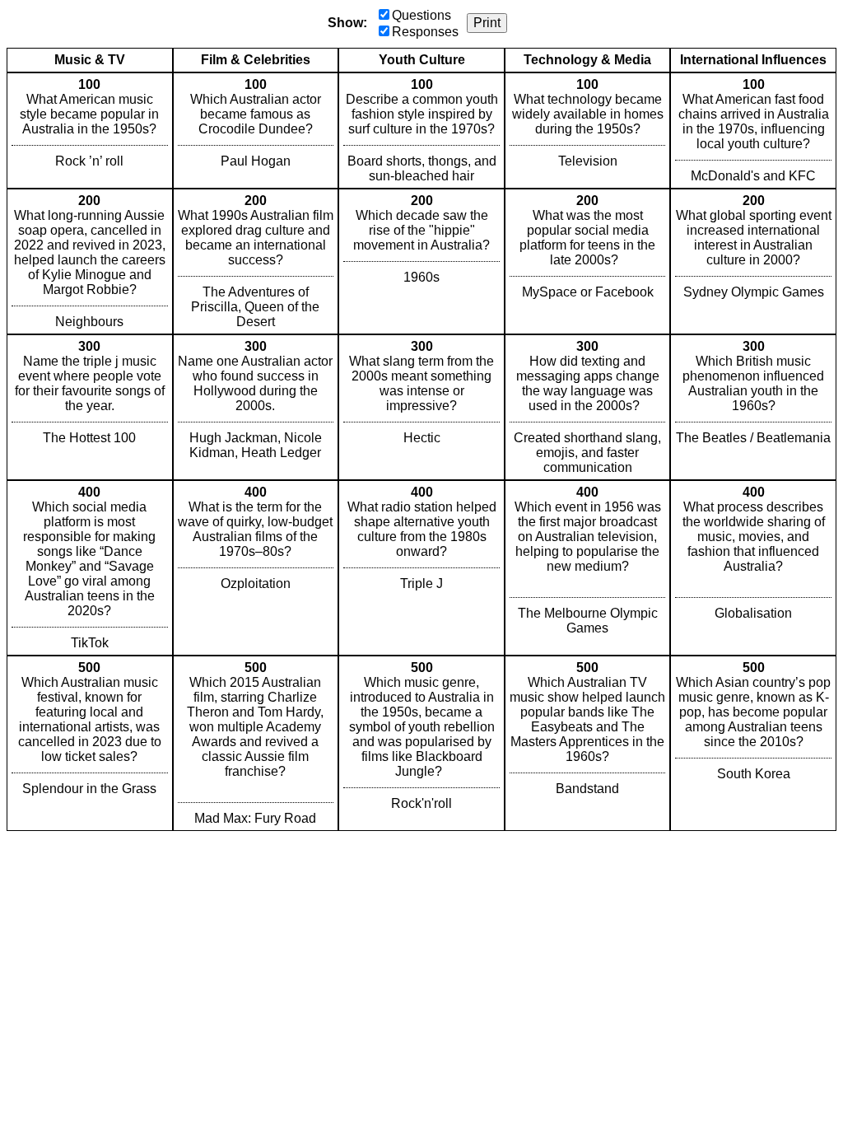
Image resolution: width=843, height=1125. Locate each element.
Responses (425, 32)
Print (487, 23)
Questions (421, 15)
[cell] (90, 130)
